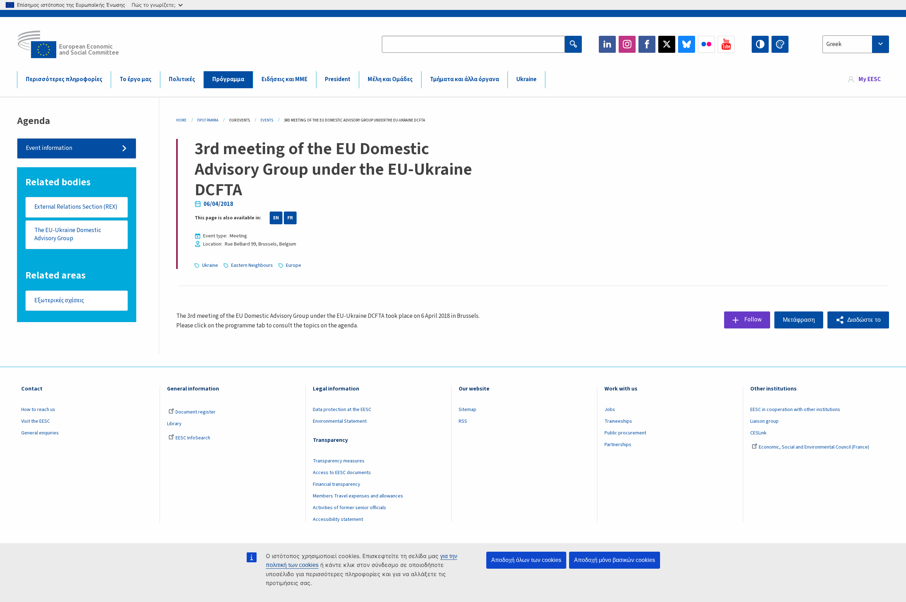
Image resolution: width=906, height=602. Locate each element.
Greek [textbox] (834, 44)
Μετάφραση (799, 319)
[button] (858, 319)
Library (174, 423)
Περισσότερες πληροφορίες (64, 79)
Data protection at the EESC (342, 409)
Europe (293, 265)
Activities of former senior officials (349, 507)
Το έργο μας (135, 79)
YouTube (726, 44)
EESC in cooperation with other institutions (795, 409)
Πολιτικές (182, 79)
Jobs (609, 409)
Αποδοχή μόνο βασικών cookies (614, 560)
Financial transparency (336, 484)
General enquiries (40, 433)
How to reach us (38, 409)
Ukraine (526, 79)
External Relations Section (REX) (75, 207)
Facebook (646, 44)
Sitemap (467, 409)
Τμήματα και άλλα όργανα (464, 79)
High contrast (760, 44)
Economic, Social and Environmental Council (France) (814, 447)
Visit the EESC (35, 421)
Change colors (780, 44)
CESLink (758, 433)
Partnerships (617, 444)
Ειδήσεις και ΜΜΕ (285, 79)
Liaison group (764, 421)
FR (290, 217)
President (337, 79)
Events (266, 120)
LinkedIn (607, 44)
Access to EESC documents (342, 472)
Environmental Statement (340, 421)
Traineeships (618, 421)
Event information (49, 148)
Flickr (706, 44)
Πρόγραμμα (228, 79)
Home (181, 120)
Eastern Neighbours (252, 265)
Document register (196, 412)
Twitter (666, 44)
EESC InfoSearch (193, 437)
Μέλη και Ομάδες (390, 79)
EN (276, 217)
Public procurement (625, 433)
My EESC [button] (870, 79)
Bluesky (686, 44)
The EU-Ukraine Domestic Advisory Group (67, 234)
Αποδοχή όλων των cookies (526, 560)
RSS (463, 421)
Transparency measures (339, 461)
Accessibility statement (338, 519)
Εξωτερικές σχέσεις (59, 300)
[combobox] (855, 44)
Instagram (627, 44)
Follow (753, 319)
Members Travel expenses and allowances (358, 496)
